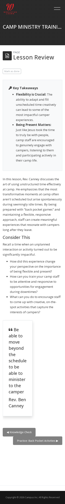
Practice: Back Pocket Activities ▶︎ (37, 440)
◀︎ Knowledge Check (19, 432)
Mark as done (12, 71)
